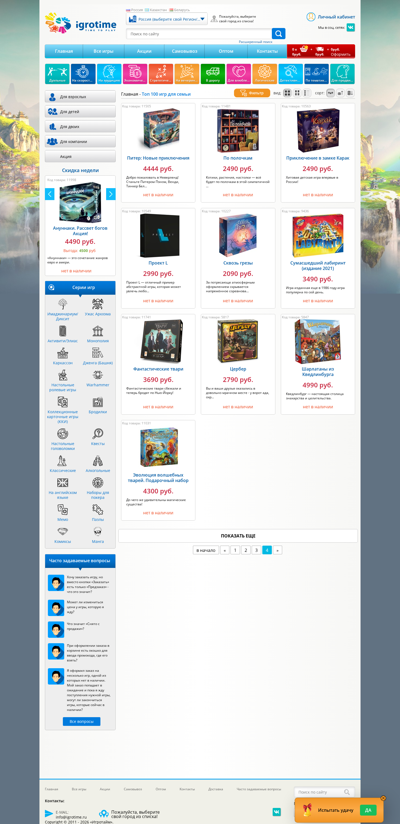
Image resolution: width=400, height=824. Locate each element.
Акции (144, 51)
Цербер (238, 369)
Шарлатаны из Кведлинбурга (318, 371)
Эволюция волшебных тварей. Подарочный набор (158, 477)
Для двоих (69, 126)
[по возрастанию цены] (340, 93)
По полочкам (238, 158)
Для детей (69, 111)
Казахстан (158, 9)
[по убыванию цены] (350, 93)
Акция (66, 156)
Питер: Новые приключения (158, 158)
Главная (64, 51)
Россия (137, 9)
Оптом (226, 51)
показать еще (238, 536)
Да (368, 810)
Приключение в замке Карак (317, 158)
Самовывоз (184, 51)
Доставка (215, 789)
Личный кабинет (336, 17)
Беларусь (182, 9)
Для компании (73, 141)
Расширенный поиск (255, 41)
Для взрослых (73, 96)
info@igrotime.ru (71, 817)
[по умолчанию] (287, 93)
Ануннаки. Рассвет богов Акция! (80, 230)
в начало (206, 550)
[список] (307, 93)
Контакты (267, 51)
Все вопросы (82, 721)
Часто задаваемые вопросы (259, 789)
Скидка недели (80, 170)
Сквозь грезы (238, 263)
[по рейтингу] (330, 93)
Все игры (103, 51)
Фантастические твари (158, 369)
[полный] (297, 93)
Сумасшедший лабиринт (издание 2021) (318, 265)
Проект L (158, 263)
